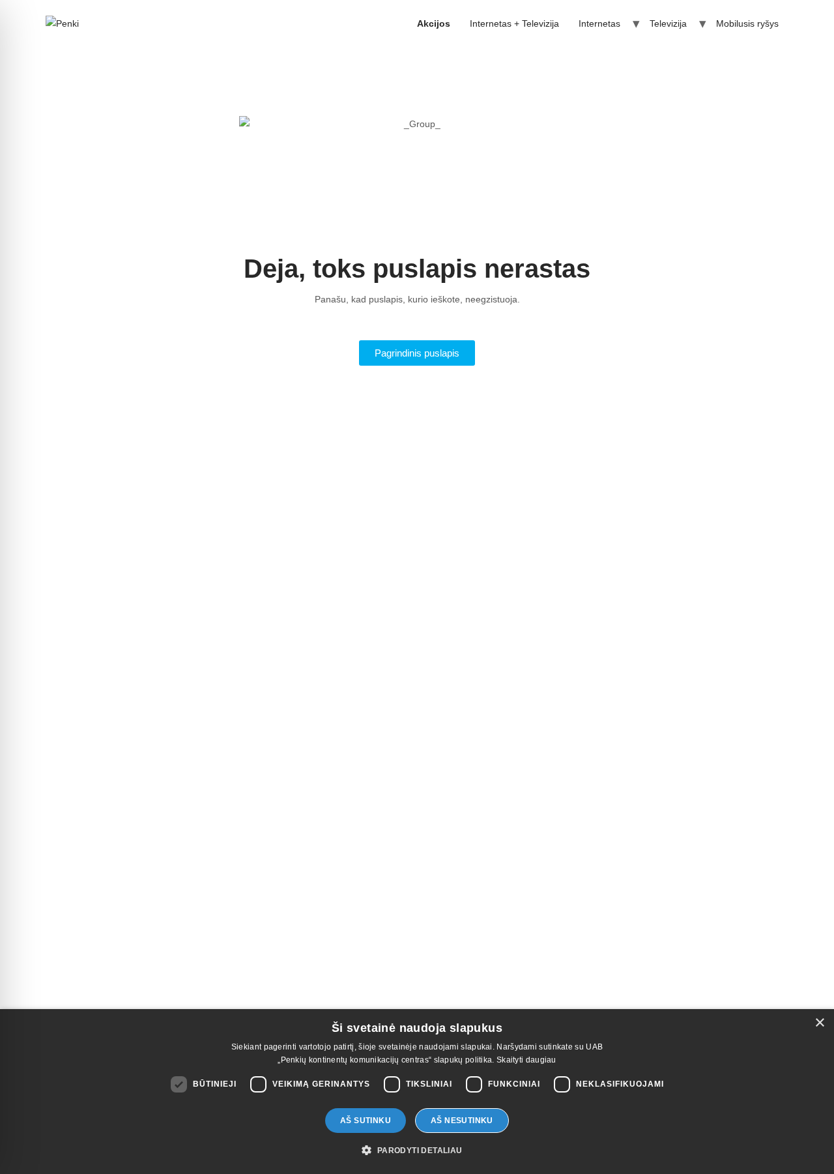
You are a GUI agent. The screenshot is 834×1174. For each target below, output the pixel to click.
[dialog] (417, 1091)
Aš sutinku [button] (365, 1120)
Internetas (599, 23)
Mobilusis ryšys (747, 23)
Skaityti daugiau (526, 1059)
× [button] (819, 1023)
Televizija (668, 23)
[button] (416, 1150)
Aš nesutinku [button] (462, 1120)
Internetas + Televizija (514, 23)
